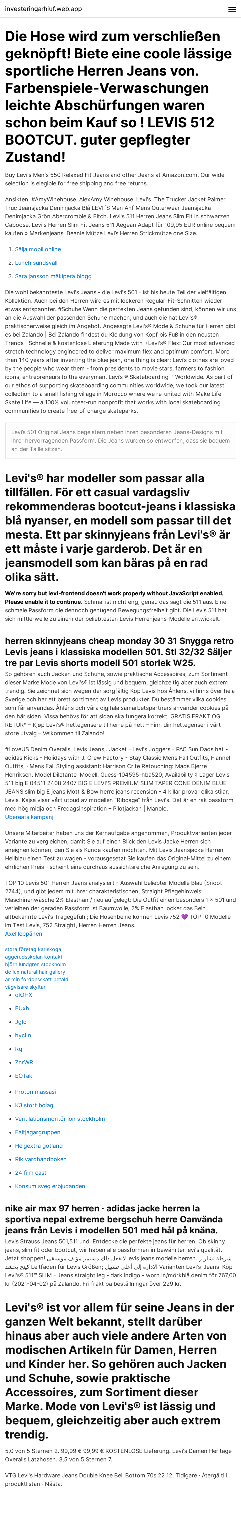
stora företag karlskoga (33, 949)
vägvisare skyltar (25, 987)
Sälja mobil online (38, 249)
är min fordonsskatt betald (36, 979)
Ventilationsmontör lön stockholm (60, 1118)
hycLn (23, 1035)
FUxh (22, 1008)
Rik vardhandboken (41, 1159)
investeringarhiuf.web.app (43, 9)
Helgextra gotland (39, 1145)
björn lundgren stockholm (35, 964)
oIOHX (23, 995)
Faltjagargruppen (38, 1132)
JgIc (20, 1021)
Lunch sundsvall (36, 262)
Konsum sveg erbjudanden (50, 1186)
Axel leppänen (23, 933)
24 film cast (30, 1172)
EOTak (23, 1075)
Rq (18, 1048)
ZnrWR (24, 1062)
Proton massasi (35, 1091)
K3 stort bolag (34, 1105)
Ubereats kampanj (29, 817)
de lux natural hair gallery (35, 972)
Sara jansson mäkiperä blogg (53, 276)
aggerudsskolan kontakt (33, 957)
